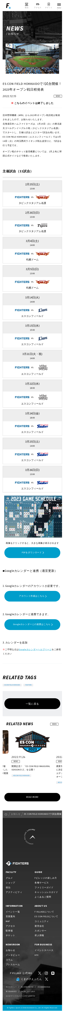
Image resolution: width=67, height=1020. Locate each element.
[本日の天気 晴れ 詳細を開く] (12, 14)
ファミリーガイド (44, 887)
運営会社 (39, 926)
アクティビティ (14, 892)
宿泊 (8, 887)
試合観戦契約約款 (44, 987)
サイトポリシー (11, 987)
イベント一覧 (13, 911)
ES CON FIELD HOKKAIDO (12, 685)
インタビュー (13, 955)
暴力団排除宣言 (11, 991)
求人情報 (39, 935)
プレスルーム (13, 964)
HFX (36, 955)
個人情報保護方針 (27, 987)
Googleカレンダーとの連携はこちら (32, 624)
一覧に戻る (32, 704)
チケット (10, 935)
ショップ (10, 882)
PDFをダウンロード (32, 552)
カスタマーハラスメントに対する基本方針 (20, 996)
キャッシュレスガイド (46, 892)
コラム (9, 959)
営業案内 (10, 916)
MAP (8, 921)
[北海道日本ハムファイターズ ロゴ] (17, 863)
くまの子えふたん (31, 979)
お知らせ (15, 814)
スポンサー (40, 930)
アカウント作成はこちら (31, 596)
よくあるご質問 (43, 897)
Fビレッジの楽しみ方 (46, 878)
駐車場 (9, 930)
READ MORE (32, 797)
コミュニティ (42, 921)
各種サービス (42, 882)
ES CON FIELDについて (46, 916)
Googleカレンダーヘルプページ (35, 649)
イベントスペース (44, 950)
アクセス (10, 926)
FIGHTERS (28, 685)
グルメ (9, 878)
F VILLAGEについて (44, 911)
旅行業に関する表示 (28, 991)
